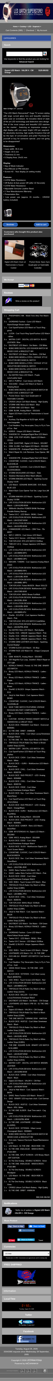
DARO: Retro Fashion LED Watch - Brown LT (26, 1096)
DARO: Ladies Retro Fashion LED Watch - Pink (27, 873)
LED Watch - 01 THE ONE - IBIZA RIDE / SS (27, 1146)
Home (15, 26)
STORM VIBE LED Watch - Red (21, 408)
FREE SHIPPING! (13, 1264)
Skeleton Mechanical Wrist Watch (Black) (25, 476)
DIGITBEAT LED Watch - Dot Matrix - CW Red (27, 354)
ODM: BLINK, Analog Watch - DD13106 (24, 817)
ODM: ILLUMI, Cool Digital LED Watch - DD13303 (28, 446)
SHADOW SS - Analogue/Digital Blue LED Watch (28, 434)
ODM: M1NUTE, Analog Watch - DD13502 (25, 657)
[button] (14, 30)
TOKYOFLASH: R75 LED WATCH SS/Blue (26, 541)
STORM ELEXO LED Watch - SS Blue (24, 648)
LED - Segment (34, 26)
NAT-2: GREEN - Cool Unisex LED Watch (25, 535)
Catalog (23, 26)
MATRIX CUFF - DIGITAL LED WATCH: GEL (26, 749)
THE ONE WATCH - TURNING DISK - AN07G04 (28, 1018)
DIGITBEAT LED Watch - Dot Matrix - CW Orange (28, 1001)
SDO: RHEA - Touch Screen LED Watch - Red (27, 980)
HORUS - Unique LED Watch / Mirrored (24, 431)
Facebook (28, 1331)
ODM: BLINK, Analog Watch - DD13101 (24, 411)
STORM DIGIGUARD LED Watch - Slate (25, 473)
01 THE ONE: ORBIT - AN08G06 (22, 1190)
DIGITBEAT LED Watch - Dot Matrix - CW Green (28, 924)
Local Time (9, 1299)
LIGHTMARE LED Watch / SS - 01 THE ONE (27, 953)
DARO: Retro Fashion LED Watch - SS (24, 870)
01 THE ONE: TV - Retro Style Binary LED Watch (28, 740)
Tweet (40, 1240)
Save (13, 1240)
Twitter (28, 1315)
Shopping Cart (11, 310)
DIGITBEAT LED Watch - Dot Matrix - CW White (28, 345)
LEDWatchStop (34, 1360)
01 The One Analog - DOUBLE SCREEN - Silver (28, 1161)
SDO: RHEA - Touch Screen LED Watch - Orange (28, 950)
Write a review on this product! (27, 301)
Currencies (9, 1247)
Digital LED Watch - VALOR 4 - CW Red (24, 1081)
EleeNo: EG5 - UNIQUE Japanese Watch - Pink (27, 633)
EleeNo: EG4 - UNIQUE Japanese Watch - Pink (27, 639)
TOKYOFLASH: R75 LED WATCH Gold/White (27, 621)
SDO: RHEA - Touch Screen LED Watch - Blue (27, 882)
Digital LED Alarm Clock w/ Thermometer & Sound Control (15, 265)
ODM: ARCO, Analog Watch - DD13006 (24, 838)
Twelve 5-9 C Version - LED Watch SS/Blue (26, 941)
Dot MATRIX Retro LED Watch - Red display (26, 630)
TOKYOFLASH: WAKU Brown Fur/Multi (24, 594)
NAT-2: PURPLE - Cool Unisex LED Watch (25, 381)
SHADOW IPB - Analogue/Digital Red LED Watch (28, 458)
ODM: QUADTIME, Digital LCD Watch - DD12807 (28, 443)
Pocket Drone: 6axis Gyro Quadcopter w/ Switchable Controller (39, 265)
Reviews (8, 293)
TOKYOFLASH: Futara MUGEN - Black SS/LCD (28, 586)
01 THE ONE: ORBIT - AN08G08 (22, 731)
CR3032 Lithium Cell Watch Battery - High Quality (28, 1188)
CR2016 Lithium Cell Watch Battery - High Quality (28, 402)
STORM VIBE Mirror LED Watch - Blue (24, 405)
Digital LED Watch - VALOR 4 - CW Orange (26, 1010)
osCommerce (31, 1363)
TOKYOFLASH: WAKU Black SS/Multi (24, 903)
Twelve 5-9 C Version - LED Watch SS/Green (26, 538)
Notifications (10, 1203)
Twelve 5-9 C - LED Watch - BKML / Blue (25, 938)
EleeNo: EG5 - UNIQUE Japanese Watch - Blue (27, 636)
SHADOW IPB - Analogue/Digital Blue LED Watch (28, 449)
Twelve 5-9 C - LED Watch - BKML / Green (26, 514)
